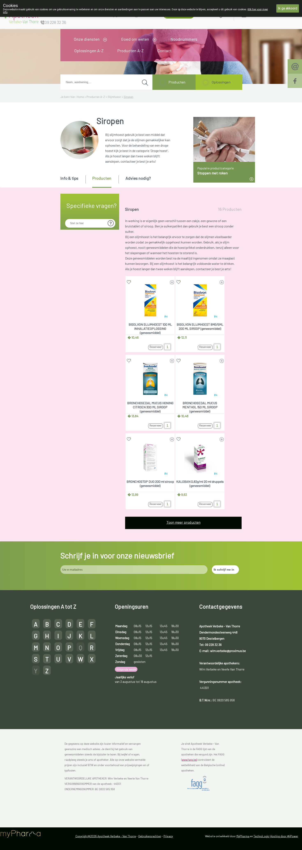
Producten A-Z (130, 50)
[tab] (72, 181)
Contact (164, 50)
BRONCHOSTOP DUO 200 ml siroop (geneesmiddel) (150, 483)
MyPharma (242, 836)
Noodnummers (184, 39)
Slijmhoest (114, 96)
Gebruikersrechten (149, 836)
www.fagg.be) (189, 759)
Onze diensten (87, 39)
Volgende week (126, 669)
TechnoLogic (261, 836)
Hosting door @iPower (284, 836)
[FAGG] (201, 783)
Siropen (128, 96)
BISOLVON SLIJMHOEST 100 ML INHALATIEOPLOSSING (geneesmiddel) (150, 328)
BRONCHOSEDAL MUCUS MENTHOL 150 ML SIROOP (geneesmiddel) (200, 407)
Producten (176, 82)
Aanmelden (258, 15)
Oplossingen (221, 82)
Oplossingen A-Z (89, 50)
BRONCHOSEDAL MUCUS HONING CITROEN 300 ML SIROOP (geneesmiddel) (150, 407)
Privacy (168, 836)
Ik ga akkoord (287, 8)
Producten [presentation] (101, 178)
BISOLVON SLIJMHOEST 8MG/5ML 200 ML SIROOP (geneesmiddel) (200, 326)
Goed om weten (135, 39)
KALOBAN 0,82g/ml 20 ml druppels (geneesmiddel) (200, 483)
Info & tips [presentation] (69, 178)
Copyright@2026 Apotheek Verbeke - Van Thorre (105, 836)
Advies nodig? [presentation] (138, 178)
